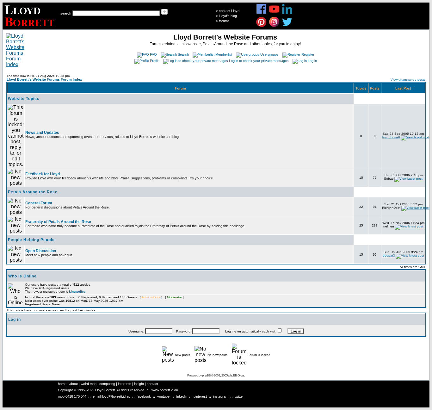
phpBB (206, 375)
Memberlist (223, 54)
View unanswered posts (408, 79)
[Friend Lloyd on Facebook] (261, 13)
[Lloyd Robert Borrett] (30, 27)
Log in (312, 61)
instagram (220, 396)
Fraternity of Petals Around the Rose (58, 222)
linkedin (181, 396)
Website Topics (24, 98)
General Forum (38, 203)
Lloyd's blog (228, 16)
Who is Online (22, 276)
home (62, 384)
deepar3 (389, 255)
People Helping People (31, 240)
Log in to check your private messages (259, 61)
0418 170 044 (75, 396)
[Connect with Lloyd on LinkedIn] (287, 13)
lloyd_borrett (391, 137)
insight (139, 384)
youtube (163, 396)
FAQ (153, 54)
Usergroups (269, 54)
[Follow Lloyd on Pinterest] (261, 26)
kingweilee (77, 291)
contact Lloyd (229, 11)
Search (183, 54)
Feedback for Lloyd (42, 174)
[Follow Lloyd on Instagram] (274, 26)
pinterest (200, 396)
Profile (154, 61)
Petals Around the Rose (33, 192)
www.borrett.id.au (164, 390)
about (73, 384)
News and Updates (42, 132)
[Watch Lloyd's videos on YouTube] (274, 13)
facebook (144, 396)
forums (224, 21)
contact (152, 384)
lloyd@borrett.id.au (116, 396)
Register (307, 54)
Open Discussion (40, 251)
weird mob (88, 384)
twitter (239, 396)
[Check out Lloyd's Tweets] (287, 26)
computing (107, 384)
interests (124, 384)
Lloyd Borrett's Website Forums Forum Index (44, 79)
